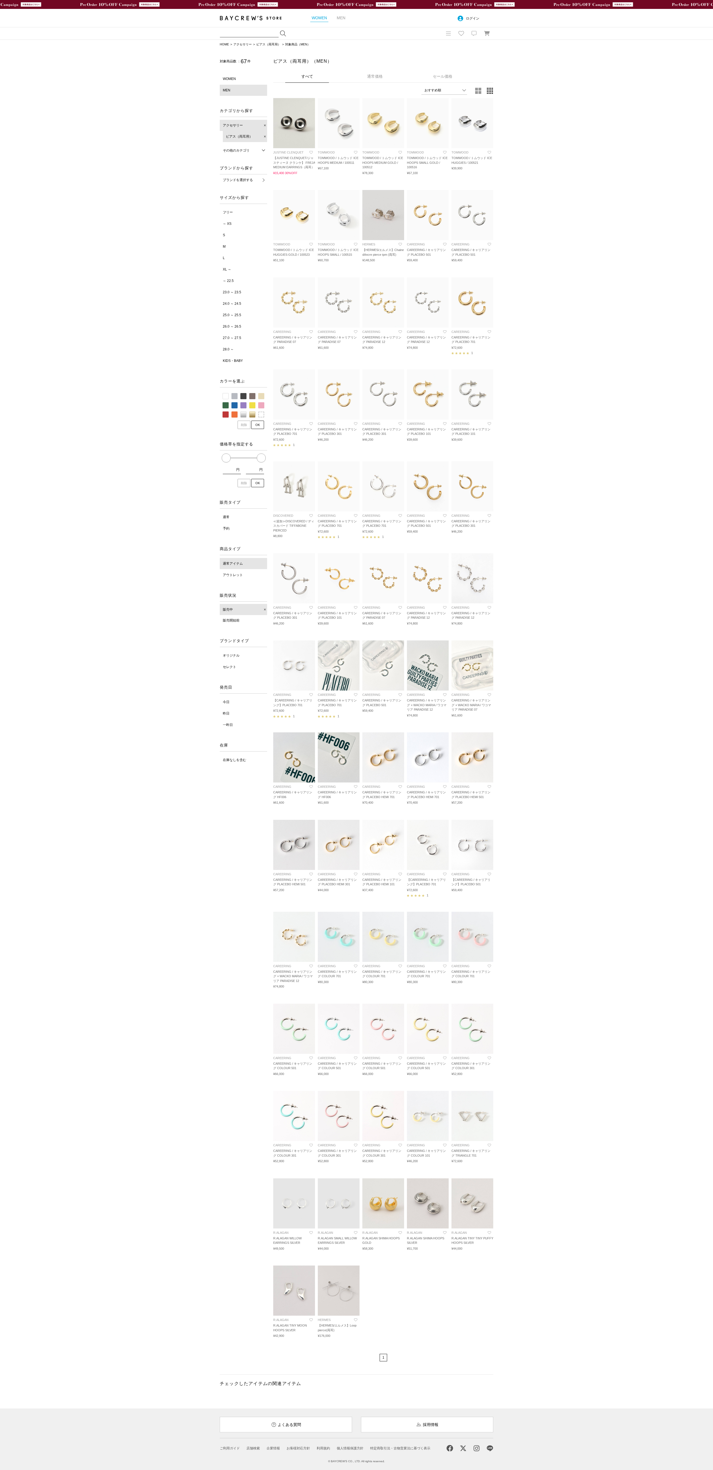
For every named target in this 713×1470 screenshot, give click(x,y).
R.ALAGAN (281, 1232)
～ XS (227, 224)
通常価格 (375, 76)
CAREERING (416, 244)
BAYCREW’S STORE (254, 18)
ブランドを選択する (238, 180)
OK (257, 424)
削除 (244, 424)
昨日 (226, 713)
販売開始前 (231, 620)
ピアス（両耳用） (268, 44)
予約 (226, 528)
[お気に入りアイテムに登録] (311, 152)
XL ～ (227, 269)
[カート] (486, 33)
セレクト (229, 667)
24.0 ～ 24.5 (232, 304)
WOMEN (229, 79)
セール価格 (442, 76)
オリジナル (231, 655)
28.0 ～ (228, 349)
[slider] (226, 458)
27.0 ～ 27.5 (232, 338)
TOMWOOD (326, 152)
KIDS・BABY (233, 361)
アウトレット (233, 575)
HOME (224, 44)
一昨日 (228, 725)
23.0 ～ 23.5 (232, 292)
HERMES (368, 244)
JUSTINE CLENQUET (288, 152)
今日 (226, 702)
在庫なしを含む (234, 760)
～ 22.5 (228, 281)
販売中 (228, 609)
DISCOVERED (283, 515)
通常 (226, 517)
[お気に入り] (461, 33)
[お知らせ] (474, 33)
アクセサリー (242, 44)
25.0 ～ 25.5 (232, 315)
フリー (228, 212)
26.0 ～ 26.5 (232, 326)
